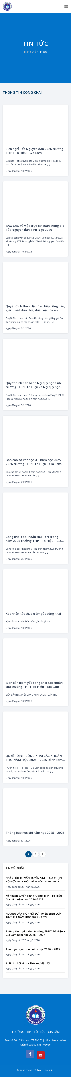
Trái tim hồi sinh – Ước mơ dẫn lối (28, 963)
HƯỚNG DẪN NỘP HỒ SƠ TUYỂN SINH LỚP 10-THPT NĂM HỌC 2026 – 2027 (33, 915)
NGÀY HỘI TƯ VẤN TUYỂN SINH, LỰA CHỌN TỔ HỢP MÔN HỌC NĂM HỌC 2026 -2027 (34, 879)
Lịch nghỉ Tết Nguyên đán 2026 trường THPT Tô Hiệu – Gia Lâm (34, 151)
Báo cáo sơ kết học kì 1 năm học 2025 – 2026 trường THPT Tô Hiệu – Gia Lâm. (34, 462)
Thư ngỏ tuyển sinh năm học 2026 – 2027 (33, 949)
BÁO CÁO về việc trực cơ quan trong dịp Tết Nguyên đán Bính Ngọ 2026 (35, 228)
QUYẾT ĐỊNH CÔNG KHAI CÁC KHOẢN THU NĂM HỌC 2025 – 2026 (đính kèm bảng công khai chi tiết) (34, 758)
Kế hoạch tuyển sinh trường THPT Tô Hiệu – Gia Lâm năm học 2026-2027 (35, 897)
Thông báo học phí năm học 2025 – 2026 (35, 833)
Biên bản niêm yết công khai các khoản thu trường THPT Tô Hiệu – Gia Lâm (34, 685)
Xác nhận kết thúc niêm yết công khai (33, 614)
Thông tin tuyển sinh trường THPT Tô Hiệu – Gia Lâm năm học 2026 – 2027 (35, 933)
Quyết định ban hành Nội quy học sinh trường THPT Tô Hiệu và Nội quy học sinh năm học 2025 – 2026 (33, 385)
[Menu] (66, 6)
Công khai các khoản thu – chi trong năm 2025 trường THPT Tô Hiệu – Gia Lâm (33, 539)
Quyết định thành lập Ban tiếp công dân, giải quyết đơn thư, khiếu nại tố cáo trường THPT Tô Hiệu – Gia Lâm (35, 308)
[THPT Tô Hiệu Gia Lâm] (12, 6)
